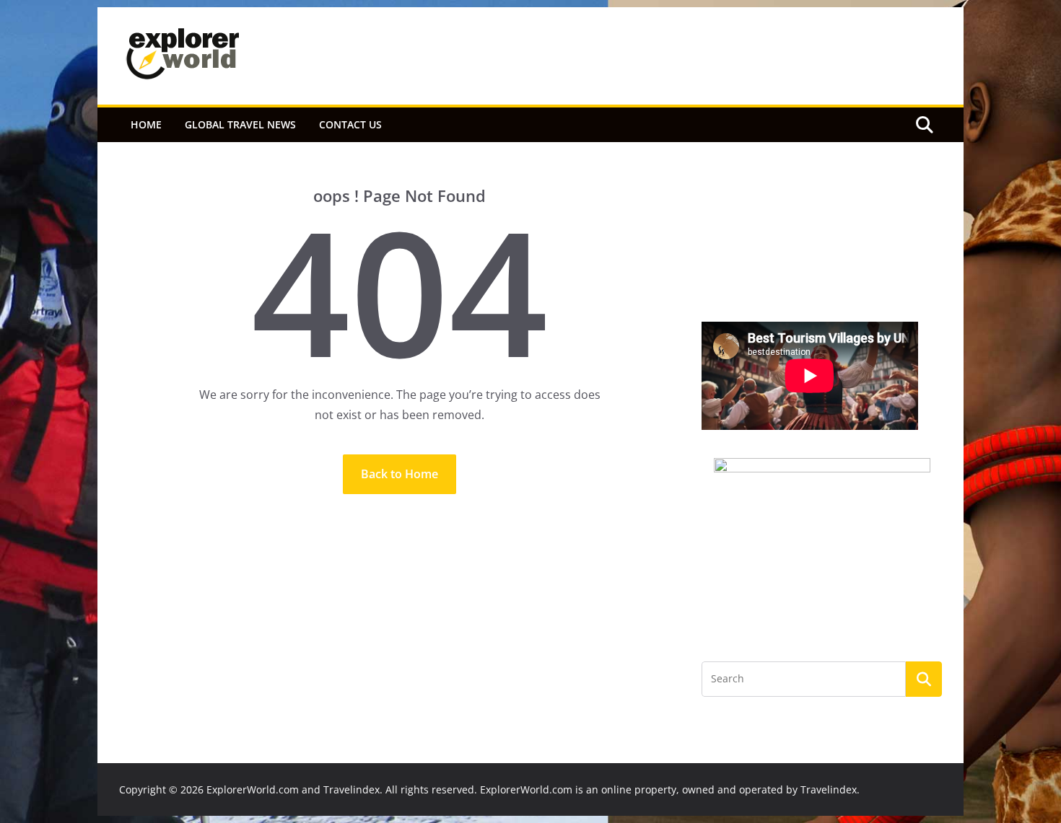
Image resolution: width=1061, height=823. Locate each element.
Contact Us (350, 124)
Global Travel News (240, 124)
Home (146, 124)
